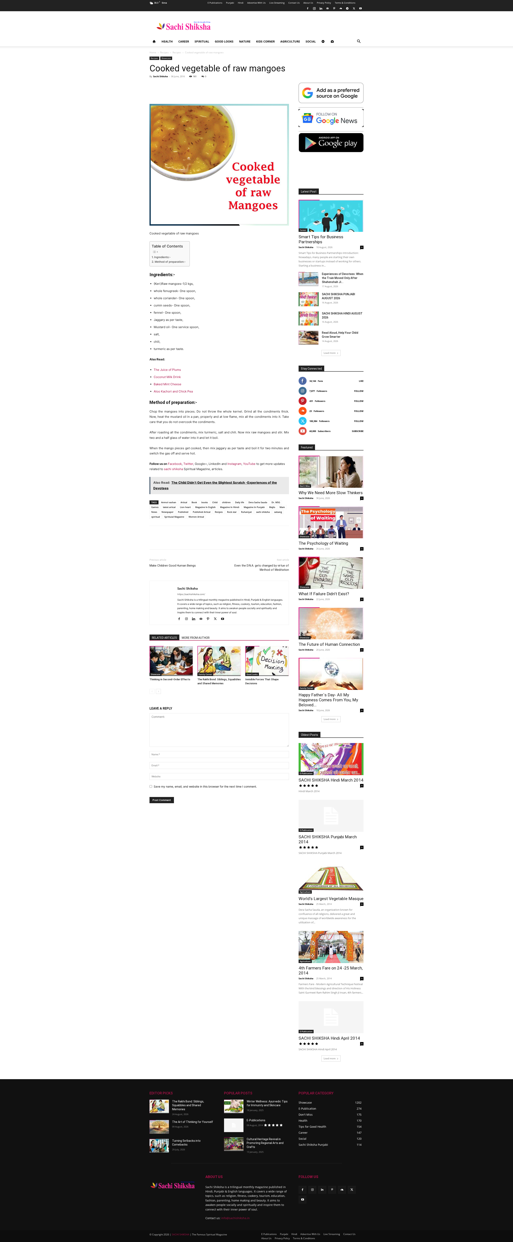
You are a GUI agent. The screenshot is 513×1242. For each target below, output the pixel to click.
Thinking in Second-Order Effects (169, 679)
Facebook (175, 464)
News (154, 511)
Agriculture (290, 41)
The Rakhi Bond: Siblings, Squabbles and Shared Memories (188, 1105)
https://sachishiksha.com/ (191, 594)
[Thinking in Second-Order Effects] (171, 661)
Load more (330, 353)
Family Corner (205, 674)
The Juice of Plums (167, 370)
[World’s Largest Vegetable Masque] (331, 878)
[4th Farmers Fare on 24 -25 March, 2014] (331, 947)
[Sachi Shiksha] (172, 1185)
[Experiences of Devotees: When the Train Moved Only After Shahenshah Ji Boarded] (309, 279)
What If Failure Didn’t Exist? (324, 593)
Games (155, 507)
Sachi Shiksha (160, 76)
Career (183, 41)
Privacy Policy (324, 2)
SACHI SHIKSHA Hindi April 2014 (329, 1038)
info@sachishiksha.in (235, 1218)
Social (311, 41)
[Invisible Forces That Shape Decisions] (267, 661)
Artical (184, 502)
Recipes (164, 52)
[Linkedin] (321, 8)
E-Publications (256, 1120)
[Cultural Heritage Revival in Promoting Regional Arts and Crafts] (233, 1144)
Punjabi (230, 2)
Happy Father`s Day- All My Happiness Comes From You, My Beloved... (328, 699)
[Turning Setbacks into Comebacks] (159, 1146)
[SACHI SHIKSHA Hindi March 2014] (331, 759)
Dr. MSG (276, 502)
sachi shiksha (173, 469)
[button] (359, 42)
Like (361, 380)
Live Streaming (277, 2)
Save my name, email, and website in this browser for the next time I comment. (205, 786)
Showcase (166, 58)
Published (183, 511)
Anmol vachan (168, 502)
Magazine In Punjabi (254, 507)
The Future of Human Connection (329, 644)
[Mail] (327, 8)
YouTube (249, 464)
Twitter (188, 464)
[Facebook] (308, 8)
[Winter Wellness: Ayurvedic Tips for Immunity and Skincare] (233, 1106)
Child (215, 502)
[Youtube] (360, 8)
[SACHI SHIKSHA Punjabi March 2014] (331, 816)
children (226, 502)
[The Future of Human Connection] (331, 623)
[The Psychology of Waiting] (331, 522)
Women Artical (196, 516)
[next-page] (158, 691)
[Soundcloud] (341, 8)
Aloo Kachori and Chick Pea (173, 391)
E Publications (215, 2)
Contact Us (294, 2)
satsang (278, 511)
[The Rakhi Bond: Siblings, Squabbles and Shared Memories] (219, 661)
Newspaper (168, 511)
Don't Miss (305, 486)
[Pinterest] (334, 8)
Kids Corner (265, 41)
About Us (308, 2)
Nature (244, 41)
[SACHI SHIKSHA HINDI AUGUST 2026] (309, 318)
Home (152, 52)
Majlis (272, 507)
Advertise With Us (256, 2)
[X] (354, 8)
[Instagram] (314, 8)
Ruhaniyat (246, 511)
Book (194, 502)
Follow (359, 390)
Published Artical (201, 511)
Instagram (234, 464)
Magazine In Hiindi (229, 507)
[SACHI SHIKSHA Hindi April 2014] (331, 1017)
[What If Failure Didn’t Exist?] (331, 573)
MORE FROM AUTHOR (196, 637)
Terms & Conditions (345, 2)
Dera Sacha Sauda (257, 502)
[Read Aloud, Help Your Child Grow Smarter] (309, 338)
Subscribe (358, 431)
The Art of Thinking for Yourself (192, 1121)
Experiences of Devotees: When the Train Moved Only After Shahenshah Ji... (342, 278)
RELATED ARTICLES (164, 637)
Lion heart (185, 507)
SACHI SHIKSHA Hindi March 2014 (331, 780)
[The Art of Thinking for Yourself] (159, 1127)
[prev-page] (152, 691)
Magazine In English (205, 507)
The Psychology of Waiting (323, 543)
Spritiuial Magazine (174, 516)
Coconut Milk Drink (167, 377)
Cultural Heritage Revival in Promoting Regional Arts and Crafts (265, 1143)
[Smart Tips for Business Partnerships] (331, 216)
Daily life (239, 502)
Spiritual (202, 41)
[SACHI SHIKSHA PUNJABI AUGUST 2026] (309, 299)
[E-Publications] (233, 1125)
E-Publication (306, 773)
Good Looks (224, 41)
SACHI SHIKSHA (180, 1234)
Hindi (240, 2)
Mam (282, 507)
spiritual (155, 516)
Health (167, 41)
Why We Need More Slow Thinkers (331, 492)
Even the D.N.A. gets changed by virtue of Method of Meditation (261, 568)
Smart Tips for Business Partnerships (321, 239)
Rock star (232, 511)
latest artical (169, 507)
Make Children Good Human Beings (172, 565)
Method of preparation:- (170, 261)
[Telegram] (347, 8)
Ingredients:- (162, 257)
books (204, 502)
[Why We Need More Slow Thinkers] (331, 472)
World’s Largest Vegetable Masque (331, 898)
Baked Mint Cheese (167, 384)
